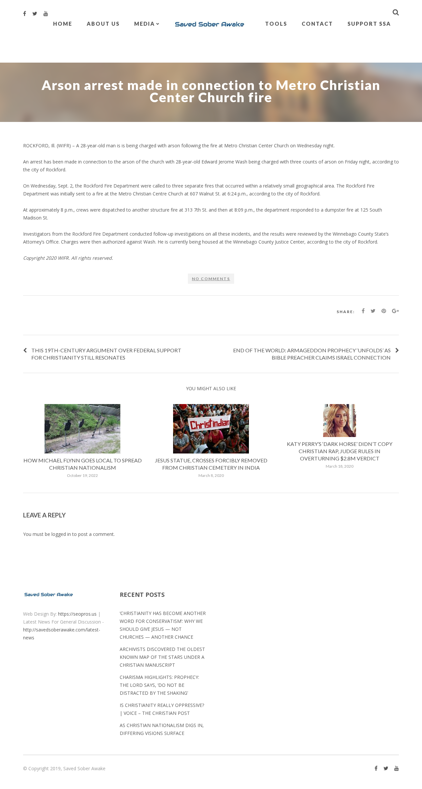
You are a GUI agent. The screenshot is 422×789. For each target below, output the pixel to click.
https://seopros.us (77, 614)
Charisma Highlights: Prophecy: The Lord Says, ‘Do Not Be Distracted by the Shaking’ (159, 685)
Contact (317, 23)
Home (62, 23)
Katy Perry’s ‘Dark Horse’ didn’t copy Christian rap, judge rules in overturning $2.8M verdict (339, 451)
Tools (276, 23)
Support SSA (369, 23)
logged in (61, 534)
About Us (103, 23)
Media (144, 23)
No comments (211, 278)
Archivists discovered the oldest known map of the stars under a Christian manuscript (162, 657)
